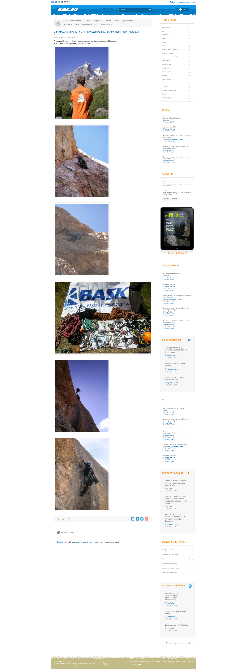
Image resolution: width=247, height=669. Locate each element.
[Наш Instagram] (62, 2)
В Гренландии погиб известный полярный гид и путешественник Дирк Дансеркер (176, 518)
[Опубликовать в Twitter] (142, 519)
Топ (95, 24)
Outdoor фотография (169, 563)
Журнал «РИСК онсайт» (184, 661)
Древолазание (167, 31)
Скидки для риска (106, 24)
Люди (117, 21)
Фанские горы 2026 (169, 127)
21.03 (164, 190)
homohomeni (171, 355)
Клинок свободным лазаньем (173, 408)
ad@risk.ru (190, 643)
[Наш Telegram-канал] (68, 2)
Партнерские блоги (173, 585)
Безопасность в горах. (170, 559)
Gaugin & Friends (168, 550)
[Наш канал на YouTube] (65, 2)
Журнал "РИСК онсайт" (177, 253)
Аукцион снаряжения (169, 572)
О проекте (134, 661)
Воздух (164, 46)
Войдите (61, 542)
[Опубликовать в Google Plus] (146, 519)
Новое (77, 24)
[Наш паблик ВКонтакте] (52, 2)
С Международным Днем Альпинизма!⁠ (176, 444)
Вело (164, 38)
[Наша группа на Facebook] (56, 2)
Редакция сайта (172, 369)
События (87, 21)
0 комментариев (168, 279)
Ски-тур (165, 75)
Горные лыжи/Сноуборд (170, 49)
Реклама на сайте (167, 661)
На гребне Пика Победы (171, 118)
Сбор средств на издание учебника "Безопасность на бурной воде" (176, 350)
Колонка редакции (173, 473)
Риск (65, 21)
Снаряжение (98, 21)
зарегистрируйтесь (84, 542)
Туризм (164, 86)
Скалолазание (167, 72)
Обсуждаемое (87, 24)
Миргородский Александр (173, 139)
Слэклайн (165, 34)
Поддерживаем (171, 339)
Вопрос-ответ (75, 21)
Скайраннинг (166, 68)
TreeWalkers (171, 603)
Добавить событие (170, 198)
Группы (109, 21)
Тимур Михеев (169, 129)
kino (165, 410)
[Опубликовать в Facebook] (137, 519)
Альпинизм (58, 35)
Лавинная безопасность (170, 568)
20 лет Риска (136, 664)
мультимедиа (127, 21)
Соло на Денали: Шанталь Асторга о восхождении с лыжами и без (175, 483)
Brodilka (169, 488)
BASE (164, 94)
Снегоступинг (167, 79)
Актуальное (67, 24)
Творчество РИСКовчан (170, 554)
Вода (164, 42)
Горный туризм (167, 53)
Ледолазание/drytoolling (170, 57)
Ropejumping (166, 98)
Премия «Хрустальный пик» (149, 661)
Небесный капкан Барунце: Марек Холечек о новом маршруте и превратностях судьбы (176, 500)
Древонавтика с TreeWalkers (176, 625)
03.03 (164, 182)
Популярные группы (174, 541)
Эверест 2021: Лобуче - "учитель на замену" (174, 378)
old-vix (166, 120)
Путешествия (166, 64)
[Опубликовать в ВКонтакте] (132, 519)
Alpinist (63, 37)
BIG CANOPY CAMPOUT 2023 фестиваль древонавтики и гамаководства (174, 596)
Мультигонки (166, 60)
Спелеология (166, 83)
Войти (172, 2)
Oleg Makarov (169, 150)
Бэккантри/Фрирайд (169, 90)
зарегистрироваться (187, 2)
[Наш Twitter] (59, 2)
